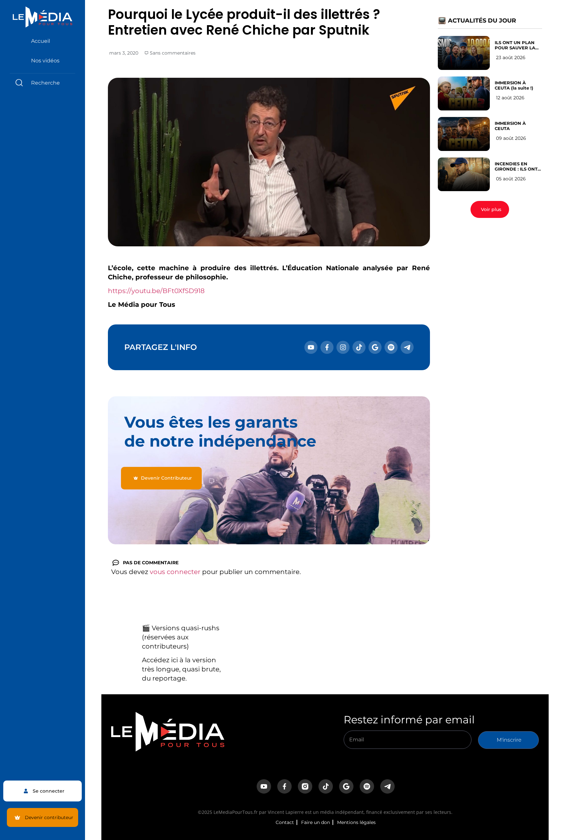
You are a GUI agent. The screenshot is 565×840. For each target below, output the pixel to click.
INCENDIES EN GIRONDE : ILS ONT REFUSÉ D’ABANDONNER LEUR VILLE (516, 166)
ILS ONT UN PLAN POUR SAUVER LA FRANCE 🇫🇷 (515, 45)
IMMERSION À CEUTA (510, 126)
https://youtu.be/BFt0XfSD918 (156, 291)
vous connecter (175, 572)
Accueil (40, 41)
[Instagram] (343, 347)
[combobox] (42, 82)
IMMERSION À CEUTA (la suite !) (514, 85)
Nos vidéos (45, 61)
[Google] (375, 347)
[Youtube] (310, 347)
